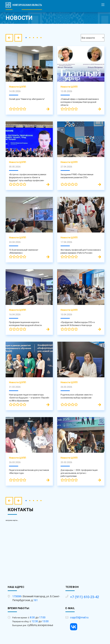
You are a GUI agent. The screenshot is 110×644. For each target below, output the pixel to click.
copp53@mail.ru (79, 617)
